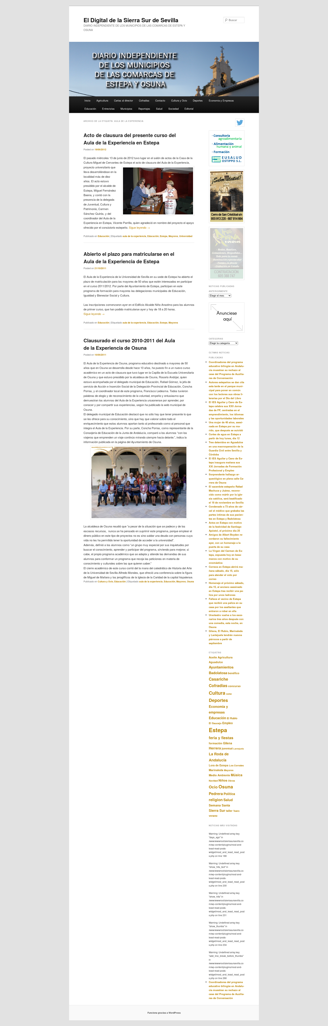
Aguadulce (216, 662)
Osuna (190, 581)
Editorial (188, 108)
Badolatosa (218, 672)
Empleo (227, 723)
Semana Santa (219, 805)
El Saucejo (215, 723)
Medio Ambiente (219, 775)
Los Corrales (236, 765)
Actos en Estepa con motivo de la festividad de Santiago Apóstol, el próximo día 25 (225, 526)
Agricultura (102, 100)
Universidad (185, 236)
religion (216, 799)
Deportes (198, 100)
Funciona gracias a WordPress (164, 1012)
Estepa (163, 236)
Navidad (213, 780)
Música (236, 774)
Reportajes (144, 108)
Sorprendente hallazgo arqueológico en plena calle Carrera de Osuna (226, 478)
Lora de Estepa (218, 765)
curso (229, 693)
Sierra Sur (217, 810)
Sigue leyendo (139, 227)
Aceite (213, 657)
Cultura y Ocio (179, 100)
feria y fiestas (221, 737)
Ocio (213, 787)
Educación (90, 108)
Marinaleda (216, 770)
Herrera (215, 748)
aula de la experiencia (134, 236)
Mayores (173, 236)
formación (215, 743)
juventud (227, 748)
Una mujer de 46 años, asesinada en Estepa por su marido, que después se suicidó (226, 426)
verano (213, 815)
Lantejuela (238, 748)
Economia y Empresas (221, 100)
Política (229, 793)
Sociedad (173, 108)
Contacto (160, 100)
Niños (222, 780)
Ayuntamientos (221, 667)
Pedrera (216, 793)
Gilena (227, 743)
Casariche (218, 679)
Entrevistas (108, 108)
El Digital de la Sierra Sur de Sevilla (131, 20)
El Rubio (232, 718)
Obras (231, 780)
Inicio (87, 100)
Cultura (217, 692)
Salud (159, 108)
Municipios (126, 108)
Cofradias (144, 100)
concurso (234, 686)
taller (229, 811)
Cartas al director (123, 100)
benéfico (233, 673)
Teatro (236, 810)
